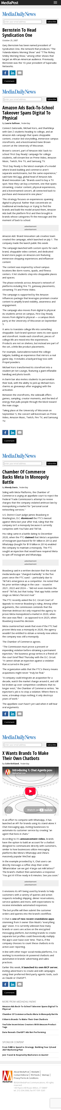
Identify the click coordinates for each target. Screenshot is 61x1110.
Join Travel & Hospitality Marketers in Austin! (25, 1055)
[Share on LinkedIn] (12, 72)
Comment (9, 81)
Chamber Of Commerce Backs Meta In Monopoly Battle (30, 1014)
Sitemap (45, 1075)
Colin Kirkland (12, 763)
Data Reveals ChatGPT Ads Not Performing (24, 1032)
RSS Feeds (35, 1075)
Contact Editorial (21, 1075)
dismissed (27, 518)
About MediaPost (21, 1072)
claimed (29, 537)
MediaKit (35, 1072)
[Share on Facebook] (5, 72)
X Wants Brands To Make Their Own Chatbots (25, 1019)
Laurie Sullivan (12, 123)
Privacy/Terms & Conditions (26, 1078)
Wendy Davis (11, 487)
